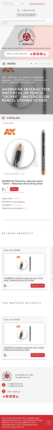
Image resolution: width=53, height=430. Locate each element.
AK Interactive (25, 77)
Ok (49, 422)
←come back (8, 123)
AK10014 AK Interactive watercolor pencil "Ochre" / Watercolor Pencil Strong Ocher (24, 348)
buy (15, 189)
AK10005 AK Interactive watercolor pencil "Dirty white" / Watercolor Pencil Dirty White (23, 279)
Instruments (12, 77)
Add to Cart (39, 286)
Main (4, 77)
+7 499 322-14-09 (28, 10)
